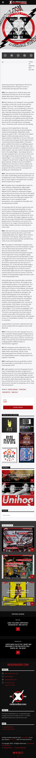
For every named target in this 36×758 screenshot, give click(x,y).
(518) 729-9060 (9, 676)
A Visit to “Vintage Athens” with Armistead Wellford (18, 488)
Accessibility (25, 737)
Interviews (6, 484)
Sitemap (30, 743)
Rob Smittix (6, 392)
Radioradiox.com (18, 665)
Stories (5, 497)
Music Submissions (9, 729)
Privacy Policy (6, 745)
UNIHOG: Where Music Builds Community (17, 500)
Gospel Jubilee (13, 389)
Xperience (18, 10)
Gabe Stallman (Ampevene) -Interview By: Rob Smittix (18, 623)
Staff (16, 44)
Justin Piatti (6, 548)
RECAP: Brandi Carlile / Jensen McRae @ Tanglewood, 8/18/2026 (18, 476)
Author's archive (18, 407)
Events (5, 471)
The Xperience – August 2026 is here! (18, 538)
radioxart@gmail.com (11, 679)
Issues (4, 529)
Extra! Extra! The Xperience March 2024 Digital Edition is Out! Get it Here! (18, 592)
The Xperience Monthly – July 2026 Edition (18, 565)
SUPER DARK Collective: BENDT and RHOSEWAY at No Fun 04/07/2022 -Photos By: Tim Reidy (18, 646)
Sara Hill (15, 392)
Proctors (22, 389)
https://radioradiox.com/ (11, 673)
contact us (13, 739)
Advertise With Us (9, 727)
